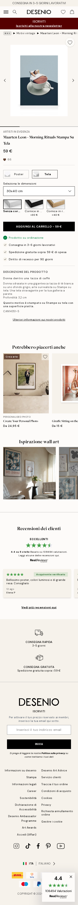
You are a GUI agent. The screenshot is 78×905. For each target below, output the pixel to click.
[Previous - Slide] (5, 80)
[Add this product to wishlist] (70, 42)
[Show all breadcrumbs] (7, 33)
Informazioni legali (24, 784)
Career (32, 791)
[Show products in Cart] (72, 12)
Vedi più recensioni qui (39, 607)
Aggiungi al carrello (39, 226)
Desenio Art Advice (54, 770)
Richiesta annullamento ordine (57, 813)
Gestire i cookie (51, 821)
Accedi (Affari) (27, 834)
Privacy (46, 805)
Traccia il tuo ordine (54, 784)
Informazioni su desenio (21, 770)
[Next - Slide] (73, 80)
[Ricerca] (14, 12)
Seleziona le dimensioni (19, 183)
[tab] (10, 125)
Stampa (31, 777)
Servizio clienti (51, 777)
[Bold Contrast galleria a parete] (29, 473)
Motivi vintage (26, 33)
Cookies (46, 798)
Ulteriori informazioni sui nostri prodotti (39, 319)
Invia (39, 744)
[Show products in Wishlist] (63, 12)
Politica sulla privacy (53, 753)
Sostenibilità (28, 798)
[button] (58, 887)
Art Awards (29, 827)
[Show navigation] (6, 12)
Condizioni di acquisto (56, 791)
